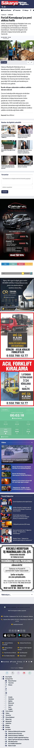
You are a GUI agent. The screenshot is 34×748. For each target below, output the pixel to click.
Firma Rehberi (9, 717)
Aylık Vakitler (5, 436)
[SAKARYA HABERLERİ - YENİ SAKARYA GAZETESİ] (15, 3)
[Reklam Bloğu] (17, 229)
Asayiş (10, 697)
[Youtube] (18, 630)
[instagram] (18, 673)
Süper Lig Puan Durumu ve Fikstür (18, 739)
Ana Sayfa (8, 677)
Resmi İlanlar (7, 10)
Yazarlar (18, 10)
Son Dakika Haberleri (9, 655)
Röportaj (8, 719)
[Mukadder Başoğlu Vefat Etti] (8, 144)
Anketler (8, 723)
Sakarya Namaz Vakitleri (7, 648)
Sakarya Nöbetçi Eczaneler (7, 643)
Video (7, 713)
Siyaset (10, 705)
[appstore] (10, 635)
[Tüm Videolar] (32, 442)
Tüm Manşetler (23, 652)
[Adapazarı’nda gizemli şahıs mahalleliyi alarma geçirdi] (8, 160)
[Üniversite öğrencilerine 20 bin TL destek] (25, 160)
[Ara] (2, 7)
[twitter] (12, 673)
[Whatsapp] (21, 630)
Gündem (11, 699)
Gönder (4, 192)
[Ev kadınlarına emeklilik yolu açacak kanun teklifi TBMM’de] (8, 129)
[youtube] (24, 673)
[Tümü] (32, 594)
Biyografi (8, 721)
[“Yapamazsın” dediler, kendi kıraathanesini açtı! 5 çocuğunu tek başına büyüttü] (6, 488)
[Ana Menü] (5, 7)
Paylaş (4, 62)
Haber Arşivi (23, 655)
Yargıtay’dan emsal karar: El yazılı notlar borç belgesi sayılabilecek (25, 151)
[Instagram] (15, 630)
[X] (12, 630)
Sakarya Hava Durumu (25, 643)
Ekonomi (11, 703)
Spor (9, 707)
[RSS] (24, 630)
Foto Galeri (9, 711)
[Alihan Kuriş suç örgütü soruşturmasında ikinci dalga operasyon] (25, 129)
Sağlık (10, 709)
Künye (26, 10)
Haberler (3, 14)
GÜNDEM (10, 14)
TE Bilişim (21, 668)
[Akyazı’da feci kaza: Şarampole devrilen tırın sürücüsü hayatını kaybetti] (6, 467)
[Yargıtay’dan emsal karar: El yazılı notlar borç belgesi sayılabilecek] (25, 144)
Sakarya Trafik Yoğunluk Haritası (25, 648)
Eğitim (10, 701)
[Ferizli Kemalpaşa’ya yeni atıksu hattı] (17, 50)
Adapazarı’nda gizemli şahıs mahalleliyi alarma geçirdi (8, 167)
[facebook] (7, 673)
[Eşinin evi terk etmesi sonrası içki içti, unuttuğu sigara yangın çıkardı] (6, 481)
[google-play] (24, 635)
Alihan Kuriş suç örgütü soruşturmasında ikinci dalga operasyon (24, 136)
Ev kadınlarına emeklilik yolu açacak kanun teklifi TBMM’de (8, 136)
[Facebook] (10, 630)
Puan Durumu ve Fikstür (10, 652)
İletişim (7, 727)
